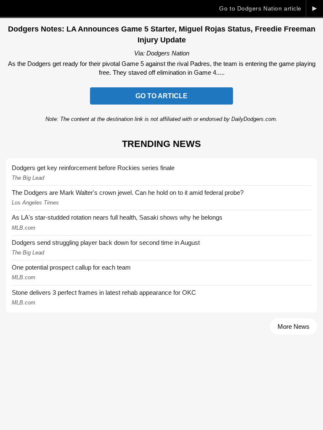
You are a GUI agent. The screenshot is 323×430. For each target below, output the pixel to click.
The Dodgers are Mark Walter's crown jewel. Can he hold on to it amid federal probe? (128, 192)
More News (294, 326)
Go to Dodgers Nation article (260, 8)
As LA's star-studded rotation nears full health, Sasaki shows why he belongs (117, 217)
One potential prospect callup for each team (71, 267)
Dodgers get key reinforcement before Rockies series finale (93, 167)
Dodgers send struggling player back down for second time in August (106, 242)
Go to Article (161, 96)
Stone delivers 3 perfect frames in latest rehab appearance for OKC (104, 292)
